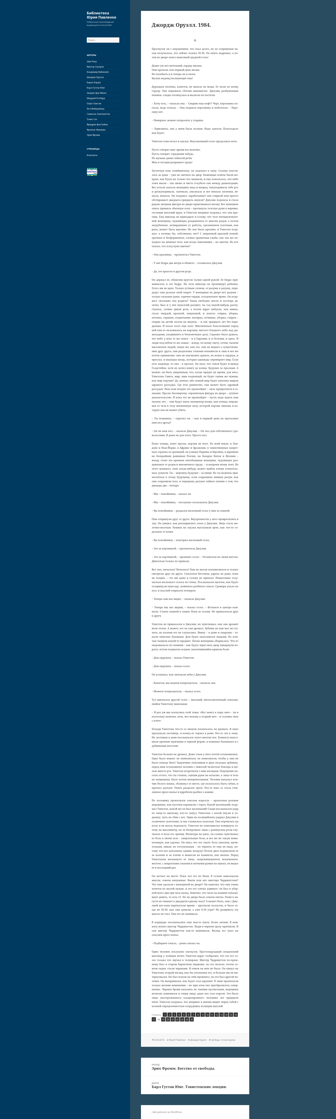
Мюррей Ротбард (96, 98)
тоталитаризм (228, 1039)
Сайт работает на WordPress (167, 1112)
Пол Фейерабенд (95, 108)
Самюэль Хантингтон (98, 114)
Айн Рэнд (92, 61)
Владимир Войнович (98, 71)
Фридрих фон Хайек (97, 124)
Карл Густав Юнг (96, 87)
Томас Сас (92, 119)
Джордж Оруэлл (95, 77)
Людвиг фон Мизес (97, 92)
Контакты (92, 155)
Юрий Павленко (177, 1039)
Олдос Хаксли (94, 103)
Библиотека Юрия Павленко (101, 15)
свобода (215, 1039)
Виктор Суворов (95, 66)
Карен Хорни (94, 82)
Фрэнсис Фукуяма (96, 129)
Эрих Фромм (93, 135)
